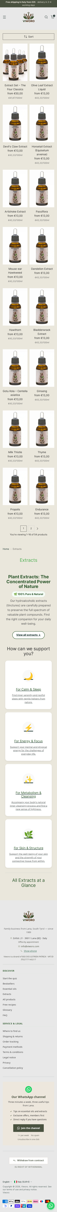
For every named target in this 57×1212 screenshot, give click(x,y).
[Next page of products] (37, 529)
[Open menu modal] (4, 17)
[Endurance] (41, 486)
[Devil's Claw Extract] (15, 123)
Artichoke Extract (15, 211)
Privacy (6, 1062)
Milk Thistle (15, 452)
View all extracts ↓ (28, 634)
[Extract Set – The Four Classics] (15, 62)
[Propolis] (15, 486)
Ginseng (42, 391)
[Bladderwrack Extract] (41, 307)
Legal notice (9, 1057)
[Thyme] (41, 429)
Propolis (15, 509)
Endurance (41, 509)
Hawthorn (15, 329)
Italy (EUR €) (24, 1182)
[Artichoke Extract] (15, 188)
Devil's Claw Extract (15, 146)
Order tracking (10, 1041)
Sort (30, 36)
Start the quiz (10, 978)
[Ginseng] (41, 368)
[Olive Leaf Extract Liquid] (41, 62)
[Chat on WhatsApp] (51, 1206)
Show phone (30, 950)
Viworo (24, 1186)
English (6, 1182)
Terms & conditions (13, 1051)
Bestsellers (8, 983)
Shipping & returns (13, 1036)
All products (9, 999)
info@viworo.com (30, 946)
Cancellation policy (13, 1067)
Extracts (7, 994)
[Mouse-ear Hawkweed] (15, 246)
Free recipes (9, 1004)
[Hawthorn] (15, 307)
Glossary (7, 1009)
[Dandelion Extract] (41, 246)
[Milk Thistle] (15, 429)
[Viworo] (28, 17)
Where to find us (11, 1030)
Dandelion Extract (42, 268)
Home (6, 548)
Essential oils (9, 988)
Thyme (42, 452)
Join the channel (30, 1128)
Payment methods (12, 1046)
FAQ (5, 1015)
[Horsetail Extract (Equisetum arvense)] (41, 123)
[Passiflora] (41, 188)
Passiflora (42, 211)
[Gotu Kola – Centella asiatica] (15, 368)
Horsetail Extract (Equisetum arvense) (42, 150)
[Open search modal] (46, 17)
